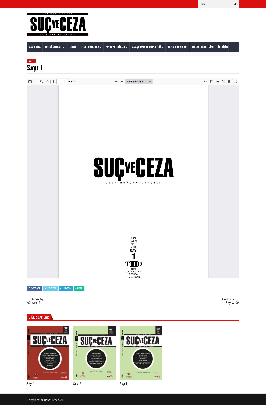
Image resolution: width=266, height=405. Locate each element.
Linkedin (67, 288)
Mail (80, 288)
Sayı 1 (30, 383)
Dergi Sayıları (53, 47)
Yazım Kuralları (177, 47)
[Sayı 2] (94, 353)
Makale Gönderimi (203, 47)
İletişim (223, 47)
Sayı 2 (37, 301)
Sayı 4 (228, 301)
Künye (72, 47)
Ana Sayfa (35, 47)
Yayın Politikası (115, 47)
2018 (31, 60)
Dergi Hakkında (90, 47)
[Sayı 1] (48, 353)
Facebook (35, 288)
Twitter (51, 288)
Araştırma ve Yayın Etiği (146, 47)
